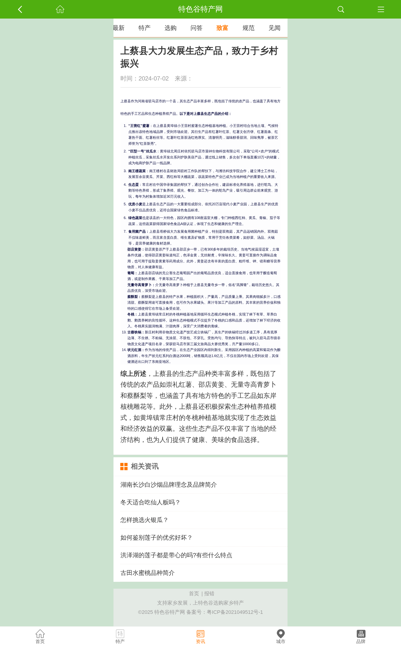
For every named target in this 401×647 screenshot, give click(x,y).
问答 (197, 27)
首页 (194, 593)
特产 (145, 27)
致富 (223, 27)
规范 (249, 27)
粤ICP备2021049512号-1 (235, 612)
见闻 (274, 27)
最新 (119, 27)
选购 (171, 27)
